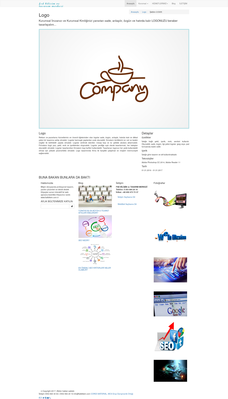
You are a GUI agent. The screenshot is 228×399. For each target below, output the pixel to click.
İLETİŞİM (183, 3)
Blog (173, 3)
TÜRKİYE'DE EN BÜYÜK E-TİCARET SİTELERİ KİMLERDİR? (93, 211)
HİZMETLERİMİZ (159, 3)
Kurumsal (142, 3)
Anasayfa (130, 3)
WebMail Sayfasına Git (127, 204)
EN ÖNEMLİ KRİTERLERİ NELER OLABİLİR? (94, 268)
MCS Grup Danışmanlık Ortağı (120, 393)
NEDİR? (83, 240)
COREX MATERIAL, (99, 393)
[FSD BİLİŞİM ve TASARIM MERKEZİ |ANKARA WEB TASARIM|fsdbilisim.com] (51, 3)
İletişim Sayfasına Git (126, 197)
